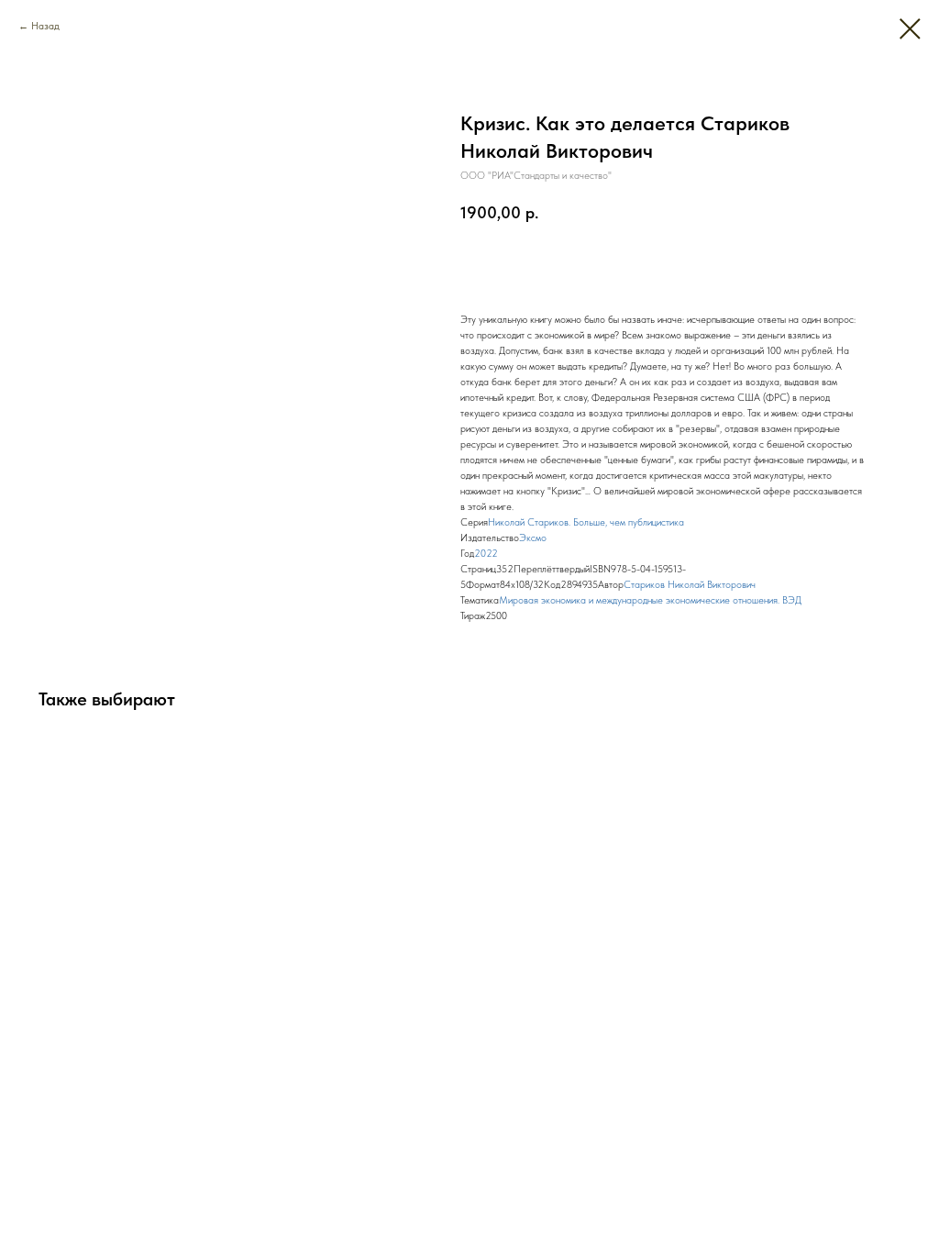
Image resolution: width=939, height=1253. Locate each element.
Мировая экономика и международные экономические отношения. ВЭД (650, 600)
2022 (486, 554)
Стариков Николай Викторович (690, 585)
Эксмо (533, 538)
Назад (45, 26)
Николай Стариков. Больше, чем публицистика (586, 522)
